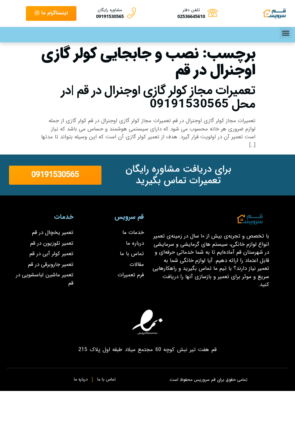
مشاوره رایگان (109, 9)
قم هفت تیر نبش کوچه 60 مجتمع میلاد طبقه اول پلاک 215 (147, 349)
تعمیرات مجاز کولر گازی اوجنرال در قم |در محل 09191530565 (158, 97)
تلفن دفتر (191, 9)
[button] (285, 33)
